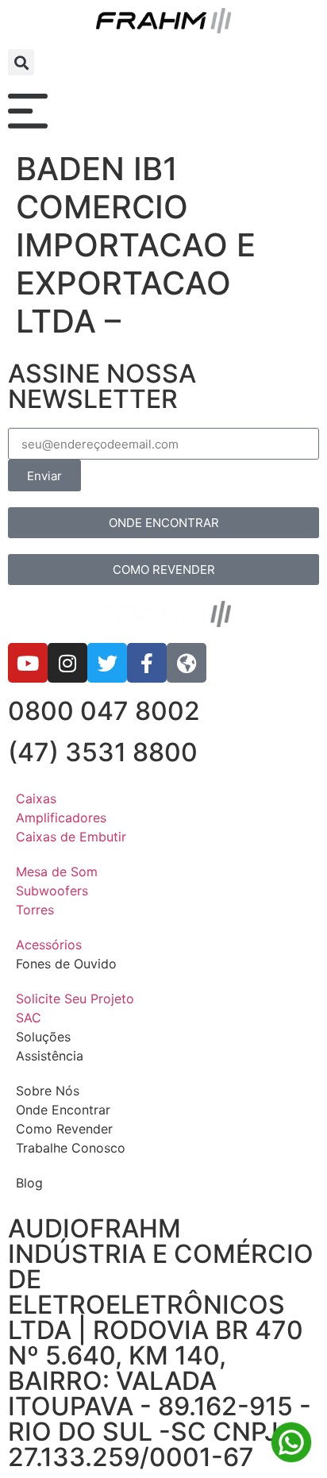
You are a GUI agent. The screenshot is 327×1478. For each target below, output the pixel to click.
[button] (21, 62)
